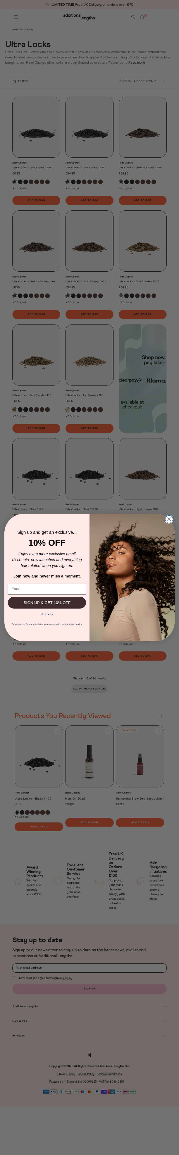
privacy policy (75, 624)
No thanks (47, 614)
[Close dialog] (169, 519)
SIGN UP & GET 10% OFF (47, 602)
